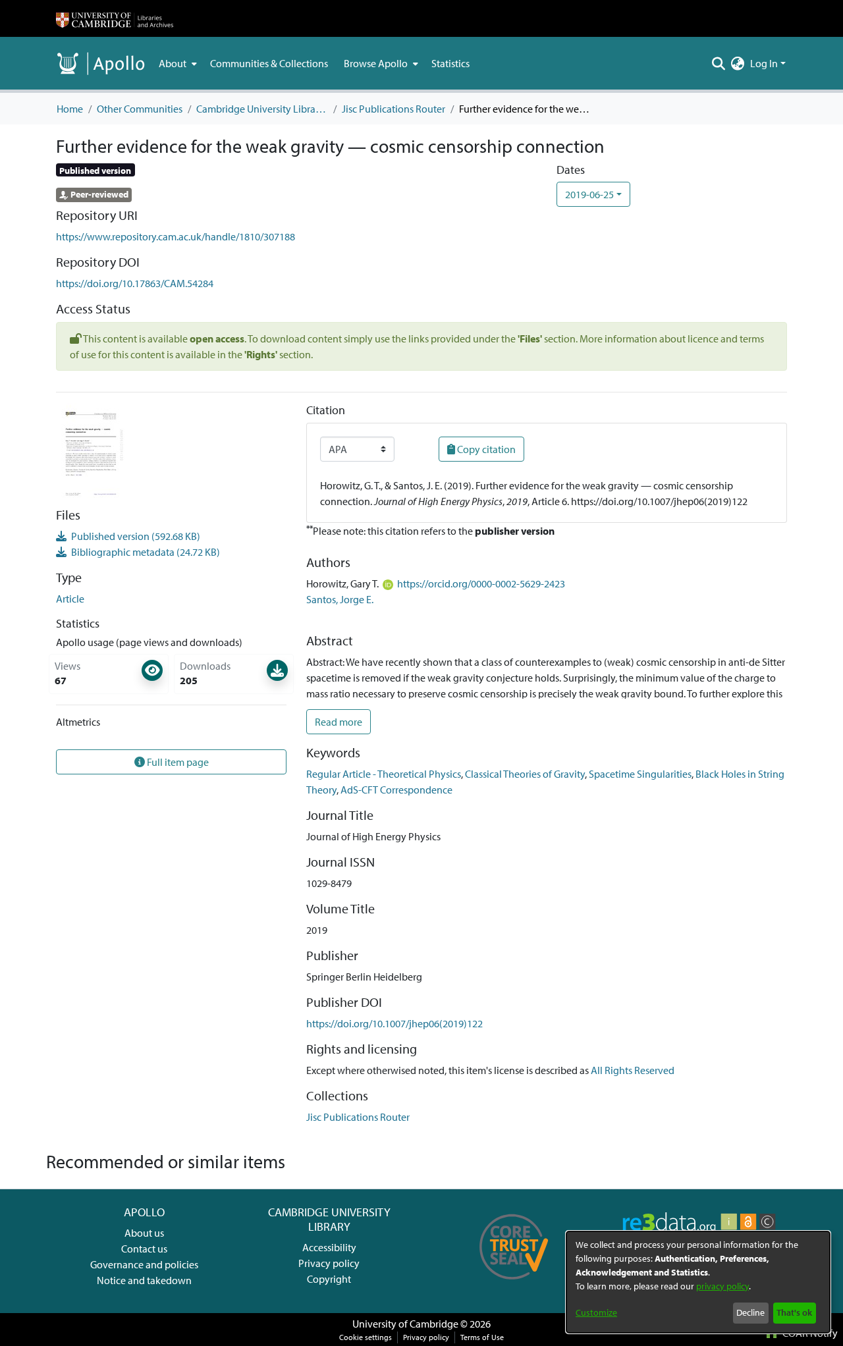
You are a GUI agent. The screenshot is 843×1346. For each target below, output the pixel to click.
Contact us (144, 1248)
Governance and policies (144, 1264)
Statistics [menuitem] (450, 63)
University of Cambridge (405, 1323)
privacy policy (722, 1286)
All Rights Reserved (632, 1070)
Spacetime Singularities (640, 773)
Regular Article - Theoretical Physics (383, 773)
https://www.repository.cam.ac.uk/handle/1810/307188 (175, 236)
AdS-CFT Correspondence (396, 789)
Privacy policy (329, 1263)
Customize (596, 1312)
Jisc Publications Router (393, 108)
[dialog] (698, 1282)
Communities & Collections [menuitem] (269, 63)
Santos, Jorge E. (339, 599)
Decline (750, 1312)
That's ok (794, 1312)
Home (70, 108)
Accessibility (329, 1247)
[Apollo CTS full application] (514, 1284)
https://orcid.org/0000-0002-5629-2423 (481, 583)
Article (70, 598)
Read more (338, 721)
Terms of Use (482, 1337)
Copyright (329, 1278)
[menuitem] (176, 63)
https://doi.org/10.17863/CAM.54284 (134, 283)
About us (144, 1232)
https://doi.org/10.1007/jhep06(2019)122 (394, 1023)
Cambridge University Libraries (262, 108)
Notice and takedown (144, 1280)
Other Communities (139, 108)
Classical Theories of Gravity (525, 773)
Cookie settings (365, 1337)
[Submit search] (719, 63)
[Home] (114, 18)
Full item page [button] (177, 761)
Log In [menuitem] (764, 63)
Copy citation (485, 449)
